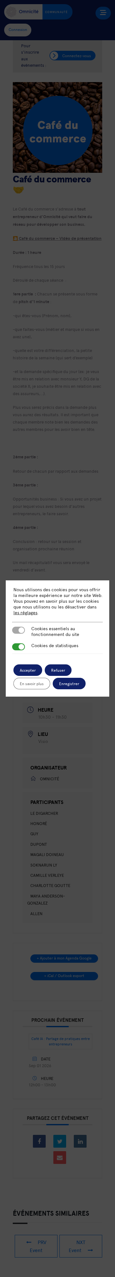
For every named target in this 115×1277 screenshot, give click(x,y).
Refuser (58, 670)
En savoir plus (32, 683)
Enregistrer (69, 683)
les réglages (25, 613)
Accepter (28, 670)
